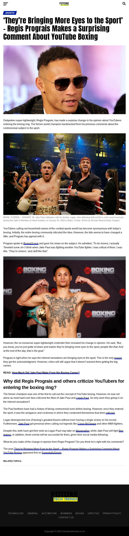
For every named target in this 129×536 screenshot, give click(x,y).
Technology (16, 513)
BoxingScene (31, 243)
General (33, 513)
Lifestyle (93, 513)
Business (66, 513)
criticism (110, 412)
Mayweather (82, 430)
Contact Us (66, 517)
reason (118, 358)
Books (80, 513)
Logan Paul (82, 398)
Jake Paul (23, 423)
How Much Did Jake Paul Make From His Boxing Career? (46, 372)
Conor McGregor (87, 423)
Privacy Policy (112, 513)
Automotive (49, 513)
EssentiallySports (51, 452)
